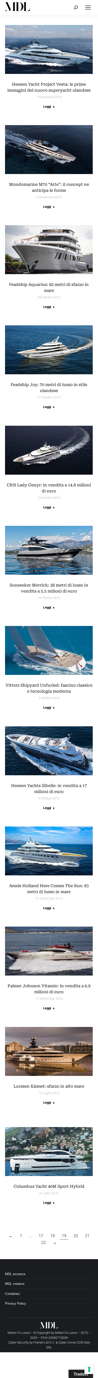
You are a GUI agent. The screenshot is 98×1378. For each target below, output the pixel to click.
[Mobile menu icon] (88, 7)
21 (87, 1235)
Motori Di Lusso (66, 1333)
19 (64, 1235)
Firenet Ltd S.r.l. (44, 1342)
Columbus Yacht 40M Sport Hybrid (49, 1186)
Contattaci (12, 1294)
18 (52, 1235)
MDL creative (14, 1284)
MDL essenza (15, 1274)
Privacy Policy (15, 1303)
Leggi (47, 106)
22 (43, 1242)
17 (41, 1235)
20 (75, 1235)
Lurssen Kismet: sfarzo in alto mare (49, 1086)
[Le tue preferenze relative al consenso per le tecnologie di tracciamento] (89, 1369)
